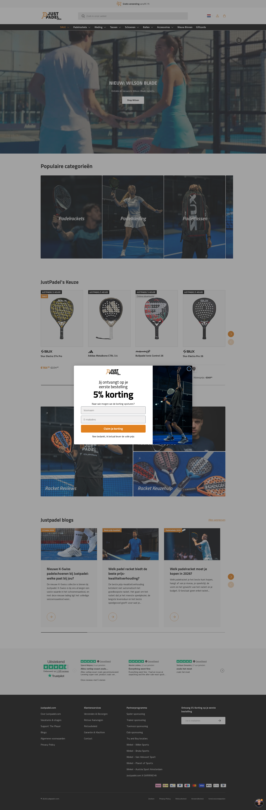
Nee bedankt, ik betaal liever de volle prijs (113, 436)
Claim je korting (113, 429)
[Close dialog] (189, 369)
